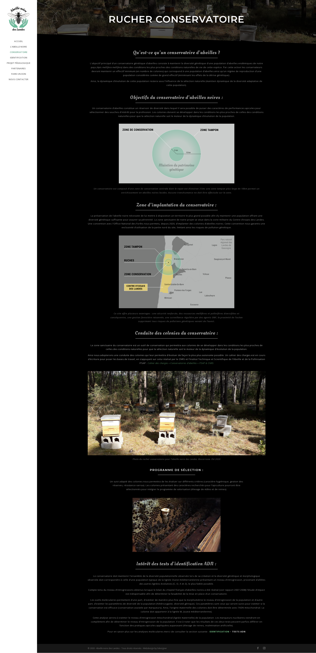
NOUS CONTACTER (18, 79)
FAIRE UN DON (18, 74)
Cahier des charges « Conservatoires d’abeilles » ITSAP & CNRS (181, 363)
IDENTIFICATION (18, 57)
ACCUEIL (18, 41)
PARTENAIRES (18, 68)
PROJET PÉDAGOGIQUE (18, 63)
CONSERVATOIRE (18, 52)
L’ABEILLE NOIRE (18, 47)
